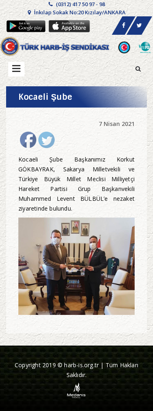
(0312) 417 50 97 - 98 (80, 4)
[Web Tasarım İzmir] (76, 389)
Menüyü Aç (16, 69)
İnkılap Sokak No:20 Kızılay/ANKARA (79, 12)
